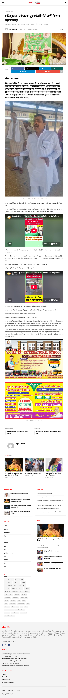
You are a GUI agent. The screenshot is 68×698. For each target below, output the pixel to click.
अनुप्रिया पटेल (15, 597)
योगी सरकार (7, 613)
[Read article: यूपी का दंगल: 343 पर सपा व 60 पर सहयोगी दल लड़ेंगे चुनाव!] (7, 513)
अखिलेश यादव (7, 526)
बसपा (17, 606)
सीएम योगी (7, 616)
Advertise (10, 690)
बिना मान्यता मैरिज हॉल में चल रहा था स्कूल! (52, 568)
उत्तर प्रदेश (13, 600)
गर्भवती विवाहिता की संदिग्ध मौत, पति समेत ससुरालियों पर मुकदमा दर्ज (16, 665)
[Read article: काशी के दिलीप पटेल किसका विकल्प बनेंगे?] (7, 495)
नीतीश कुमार (7, 606)
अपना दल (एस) (24, 597)
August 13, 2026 (9, 477)
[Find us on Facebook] (2, 645)
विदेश (5, 563)
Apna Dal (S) (8, 582)
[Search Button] (65, 2)
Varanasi (17, 594)
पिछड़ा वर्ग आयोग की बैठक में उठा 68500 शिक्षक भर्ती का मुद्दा (49, 505)
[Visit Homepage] (34, 2)
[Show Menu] (3, 2)
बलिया (13, 606)
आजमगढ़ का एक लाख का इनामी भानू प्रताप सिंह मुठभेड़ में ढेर (49, 512)
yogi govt (24, 594)
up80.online (13, 29)
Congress (14, 588)
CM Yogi (7, 588)
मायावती (17, 609)
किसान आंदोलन (12, 603)
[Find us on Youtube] (9, 645)
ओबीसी (19, 600)
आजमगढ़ (6, 600)
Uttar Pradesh (8, 594)
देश (4, 539)
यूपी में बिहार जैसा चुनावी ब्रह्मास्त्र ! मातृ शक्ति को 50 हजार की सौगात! (16, 653)
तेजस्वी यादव (6, 532)
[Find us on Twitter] (5, 645)
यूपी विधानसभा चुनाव (8, 553)
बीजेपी (26, 606)
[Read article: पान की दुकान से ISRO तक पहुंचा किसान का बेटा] (40, 564)
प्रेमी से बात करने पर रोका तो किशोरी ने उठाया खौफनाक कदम (15, 658)
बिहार (5, 546)
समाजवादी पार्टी (23, 613)
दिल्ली (5, 536)
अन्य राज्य (8, 469)
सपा (5, 566)
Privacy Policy (6, 679)
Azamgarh (16, 582)
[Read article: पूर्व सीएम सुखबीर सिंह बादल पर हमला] (34, 464)
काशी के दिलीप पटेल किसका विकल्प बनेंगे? (19, 494)
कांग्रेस (23, 600)
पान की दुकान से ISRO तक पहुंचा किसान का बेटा (53, 562)
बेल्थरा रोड (7, 609)
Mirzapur (7, 591)
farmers (27, 588)
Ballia (23, 582)
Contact (4, 674)
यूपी (33, 29)
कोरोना (28, 603)
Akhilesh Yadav (9, 579)
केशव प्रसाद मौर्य (21, 603)
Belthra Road (8, 585)
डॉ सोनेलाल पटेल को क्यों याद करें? (45, 493)
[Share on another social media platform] (61, 71)
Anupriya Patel (19, 579)
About (3, 690)
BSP (24, 585)
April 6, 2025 (23, 29)
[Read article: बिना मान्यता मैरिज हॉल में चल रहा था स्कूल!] (40, 570)
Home (6, 11)
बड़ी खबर (11, 11)
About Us (4, 677)
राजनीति (36, 29)
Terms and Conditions (8, 682)
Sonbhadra (26, 591)
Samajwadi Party (16, 591)
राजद (5, 556)
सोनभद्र (12, 616)
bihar (15, 585)
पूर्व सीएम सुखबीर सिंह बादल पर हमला (33, 473)
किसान (6, 603)
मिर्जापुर (22, 609)
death (20, 588)
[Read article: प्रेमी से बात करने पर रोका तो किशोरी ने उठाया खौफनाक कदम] (55, 464)
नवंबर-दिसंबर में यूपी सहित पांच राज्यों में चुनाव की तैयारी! (48, 508)
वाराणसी (13, 613)
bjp (20, 585)
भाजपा (12, 609)
